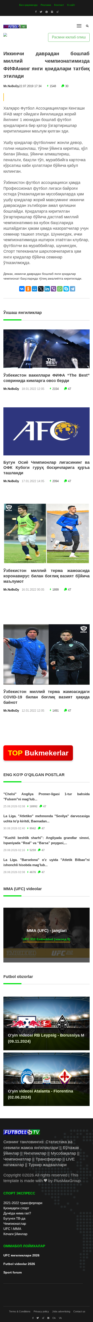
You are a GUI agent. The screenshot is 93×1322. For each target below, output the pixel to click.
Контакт (59, 5)
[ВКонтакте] (22, 288)
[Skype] (66, 288)
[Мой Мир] (34, 288)
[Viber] (53, 288)
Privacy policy (41, 1311)
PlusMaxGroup (67, 1181)
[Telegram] (72, 288)
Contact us (79, 1311)
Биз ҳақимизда (28, 5)
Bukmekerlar (38, 753)
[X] (41, 288)
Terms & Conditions (19, 1311)
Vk (60, 1318)
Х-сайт (71, 5)
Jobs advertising (61, 1311)
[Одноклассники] (28, 288)
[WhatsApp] (60, 288)
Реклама (46, 5)
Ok (54, 1318)
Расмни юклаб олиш (69, 37)
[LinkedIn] (47, 288)
